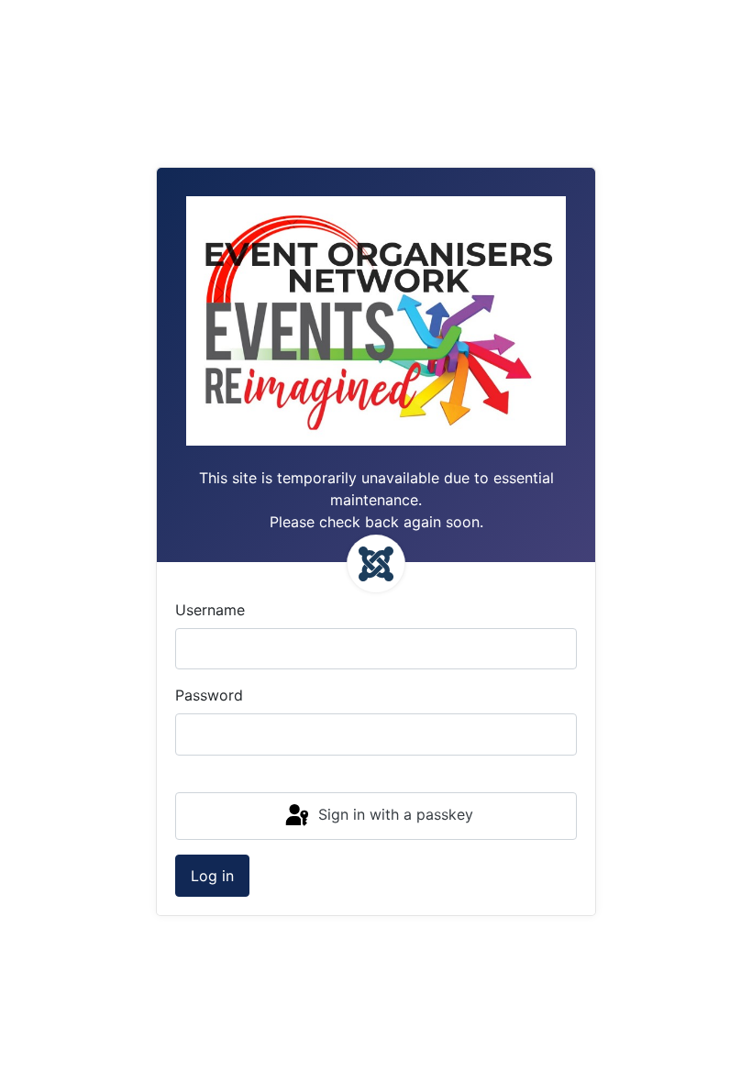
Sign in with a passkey (393, 814)
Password (209, 695)
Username (210, 610)
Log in (212, 876)
